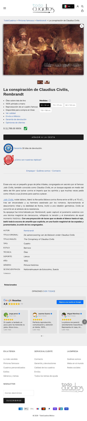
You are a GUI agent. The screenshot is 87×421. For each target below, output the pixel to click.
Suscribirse (14, 400)
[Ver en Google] (6, 315)
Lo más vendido (10, 359)
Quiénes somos (43, 171)
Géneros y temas (11, 376)
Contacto (56, 171)
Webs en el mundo (75, 363)
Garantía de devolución (16, 119)
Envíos (37, 372)
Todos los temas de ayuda (46, 376)
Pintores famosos (26, 20)
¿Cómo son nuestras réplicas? (28, 160)
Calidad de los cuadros (44, 367)
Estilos (6, 372)
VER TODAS (49, 291)
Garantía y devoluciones (45, 363)
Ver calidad (11, 113)
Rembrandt (41, 20)
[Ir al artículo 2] (47, 82)
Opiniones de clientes (15, 122)
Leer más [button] (7, 330)
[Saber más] (49, 101)
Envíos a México (13, 116)
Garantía (18, 148)
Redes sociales (73, 367)
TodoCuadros (10, 20)
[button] (2, 321)
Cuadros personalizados (14, 367)
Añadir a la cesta (43, 137)
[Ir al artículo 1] (40, 82)
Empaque (30, 171)
